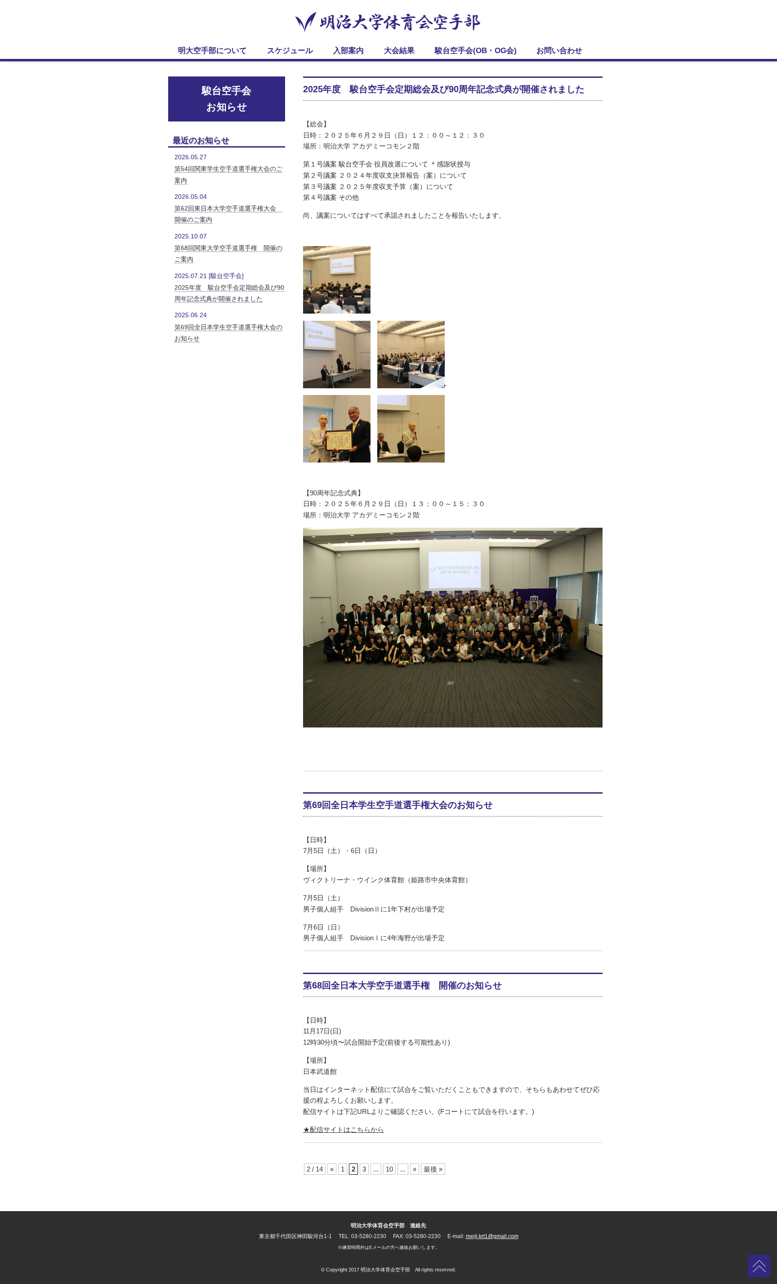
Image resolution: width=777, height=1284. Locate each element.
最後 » (433, 1169)
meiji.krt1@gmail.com (492, 1236)
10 (389, 1169)
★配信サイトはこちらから (343, 1129)
